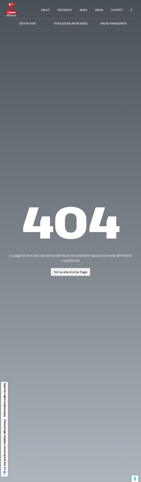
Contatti (117, 10)
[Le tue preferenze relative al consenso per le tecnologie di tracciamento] (135, 478)
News (83, 10)
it (131, 10)
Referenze (64, 10)
